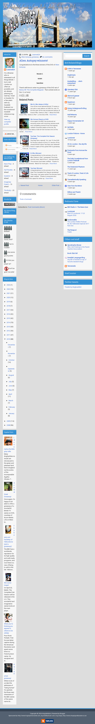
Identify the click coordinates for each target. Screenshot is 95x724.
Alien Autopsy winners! (33, 60)
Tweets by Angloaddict (73, 287)
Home (40, 185)
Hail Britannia (72, 115)
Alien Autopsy (26, 57)
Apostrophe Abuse (74, 245)
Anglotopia (71, 75)
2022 (8, 289)
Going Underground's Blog (76, 108)
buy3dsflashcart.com (48, 715)
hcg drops (59, 715)
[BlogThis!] (23, 95)
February (12, 407)
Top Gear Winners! (36, 168)
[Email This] (20, 95)
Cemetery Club (72, 89)
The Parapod (71, 230)
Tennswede (71, 266)
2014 (8, 322)
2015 (8, 318)
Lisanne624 (36, 55)
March (11, 400)
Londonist (71, 138)
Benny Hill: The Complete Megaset (31, 90)
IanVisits (70, 127)
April (10, 394)
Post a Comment (26, 199)
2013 (8, 327)
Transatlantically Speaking (76, 179)
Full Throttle (8, 170)
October (11, 360)
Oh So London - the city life (77, 144)
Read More (53, 115)
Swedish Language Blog (76, 257)
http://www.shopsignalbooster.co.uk (74, 715)
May (10, 390)
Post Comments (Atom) (36, 207)
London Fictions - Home (76, 133)
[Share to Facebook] (27, 95)
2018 (8, 306)
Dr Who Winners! (35, 153)
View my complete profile (7, 121)
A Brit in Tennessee (74, 69)
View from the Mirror (74, 186)
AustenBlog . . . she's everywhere (74, 82)
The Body (7, 190)
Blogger (62, 713)
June (10, 386)
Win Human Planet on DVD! (39, 119)
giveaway (35, 57)
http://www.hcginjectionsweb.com (29, 715)
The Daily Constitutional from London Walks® (77, 159)
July (10, 382)
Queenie (7, 176)
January (11, 413)
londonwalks (72, 220)
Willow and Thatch (74, 192)
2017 (8, 310)
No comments (47, 57)
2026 (8, 285)
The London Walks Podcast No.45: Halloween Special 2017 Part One (78, 224)
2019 (8, 302)
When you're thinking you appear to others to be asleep (8, 628)
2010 (8, 339)
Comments (11, 149)
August (11, 375)
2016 (8, 314)
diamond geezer (73, 96)
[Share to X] (25, 95)
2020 (8, 297)
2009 (8, 421)
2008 (8, 425)
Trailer (69, 232)
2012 (8, 331)
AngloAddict (46, 713)
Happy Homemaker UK (75, 121)
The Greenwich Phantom (76, 167)
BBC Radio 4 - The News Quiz (77, 207)
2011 (8, 335)
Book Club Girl (72, 253)
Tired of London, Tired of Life (77, 173)
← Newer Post (24, 185)
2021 (8, 293)
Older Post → (56, 185)
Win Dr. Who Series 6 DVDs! (39, 104)
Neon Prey (7, 164)
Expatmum (71, 102)
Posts (9, 145)
